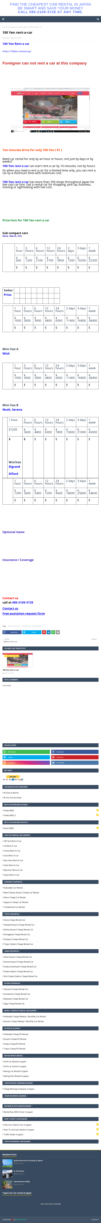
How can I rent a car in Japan (51, 1124)
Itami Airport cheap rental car (18, 957)
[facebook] (75, 752)
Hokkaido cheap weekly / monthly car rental (25, 1016)
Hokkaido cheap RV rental (16, 1034)
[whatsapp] (26, 752)
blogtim (7, 38)
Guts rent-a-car (11, 855)
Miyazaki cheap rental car (16, 998)
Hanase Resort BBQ (22, 1181)
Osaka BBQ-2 (51, 815)
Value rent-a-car (11, 875)
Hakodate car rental (13, 887)
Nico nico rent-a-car (13, 860)
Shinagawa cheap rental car (17, 934)
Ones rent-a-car (11, 865)
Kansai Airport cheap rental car (18, 961)
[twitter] (26, 757)
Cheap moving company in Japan (19, 1089)
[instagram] (26, 763)
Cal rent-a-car (10, 846)
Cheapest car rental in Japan (18, 27)
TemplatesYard (21, 1220)
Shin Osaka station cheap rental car (21, 976)
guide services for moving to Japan (28, 1160)
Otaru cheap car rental (14, 897)
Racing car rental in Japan (16, 1071)
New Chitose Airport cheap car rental (21, 892)
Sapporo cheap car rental (16, 902)
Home (4, 27)
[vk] (75, 763)
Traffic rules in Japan (51, 1134)
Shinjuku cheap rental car (16, 939)
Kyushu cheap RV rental (15, 1039)
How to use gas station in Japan (51, 1129)
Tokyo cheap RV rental (14, 1048)
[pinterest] (75, 757)
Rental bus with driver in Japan (18, 1112)
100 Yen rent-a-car (14, 626)
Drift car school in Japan (15, 1066)
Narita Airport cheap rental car (18, 929)
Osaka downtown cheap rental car (20, 966)
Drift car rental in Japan (15, 1061)
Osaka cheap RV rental (14, 1044)
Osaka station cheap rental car (18, 971)
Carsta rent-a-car (12, 850)
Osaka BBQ (51, 810)
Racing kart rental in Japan (16, 1076)
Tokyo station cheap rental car (18, 944)
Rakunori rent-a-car (13, 870)
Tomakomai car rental (14, 907)
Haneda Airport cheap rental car (19, 924)
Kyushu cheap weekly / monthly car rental (24, 1021)
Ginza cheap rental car (14, 920)
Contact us (95, 1220)
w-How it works (11, 792)
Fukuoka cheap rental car (16, 989)
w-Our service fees (12, 797)
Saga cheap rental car (14, 1003)
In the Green (19, 1171)
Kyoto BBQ (51, 828)
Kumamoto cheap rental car (17, 994)
